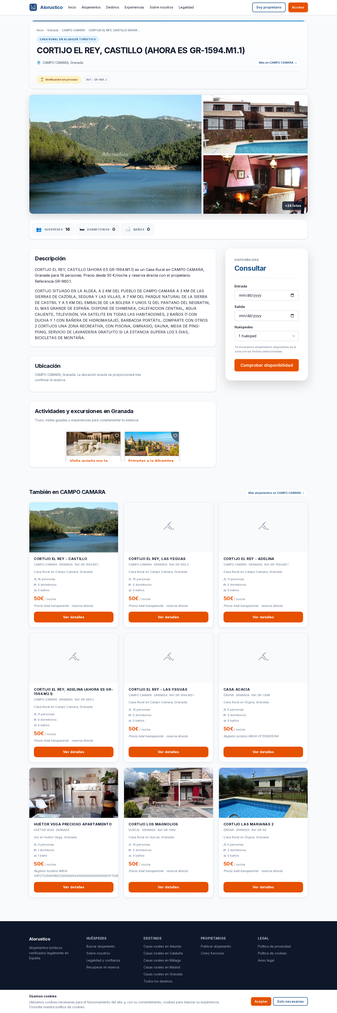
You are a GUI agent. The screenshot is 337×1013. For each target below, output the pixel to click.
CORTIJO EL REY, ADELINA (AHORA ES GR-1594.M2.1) (73, 691)
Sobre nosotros (161, 7)
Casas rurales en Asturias (162, 946)
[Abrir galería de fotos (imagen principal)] (115, 154)
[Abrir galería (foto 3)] (255, 184)
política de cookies (69, 1007)
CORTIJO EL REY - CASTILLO (60, 559)
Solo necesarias (290, 1001)
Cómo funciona (212, 953)
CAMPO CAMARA (73, 30)
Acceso (298, 7)
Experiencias (134, 7)
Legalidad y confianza (103, 960)
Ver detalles (73, 617)
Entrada (241, 286)
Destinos (112, 7)
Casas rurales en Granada (163, 974)
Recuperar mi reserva (102, 967)
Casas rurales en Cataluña (163, 953)
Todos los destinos (158, 981)
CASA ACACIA (237, 689)
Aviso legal (266, 960)
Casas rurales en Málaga (162, 960)
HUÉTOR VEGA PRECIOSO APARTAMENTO (73, 824)
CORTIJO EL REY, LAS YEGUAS (157, 559)
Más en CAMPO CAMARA (276, 62)
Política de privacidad (274, 946)
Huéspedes (244, 327)
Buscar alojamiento (100, 946)
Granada (52, 30)
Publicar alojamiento (216, 946)
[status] (59, 79)
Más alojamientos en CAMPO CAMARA (274, 493)
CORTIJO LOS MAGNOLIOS (153, 824)
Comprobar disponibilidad (266, 365)
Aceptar (261, 1001)
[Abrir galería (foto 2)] (255, 124)
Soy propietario (269, 7)
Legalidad (186, 7)
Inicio (72, 7)
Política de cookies (272, 953)
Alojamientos (91, 7)
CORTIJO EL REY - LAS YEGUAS (158, 689)
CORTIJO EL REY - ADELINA (249, 559)
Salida (240, 307)
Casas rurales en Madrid (162, 967)
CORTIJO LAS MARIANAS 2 (249, 824)
